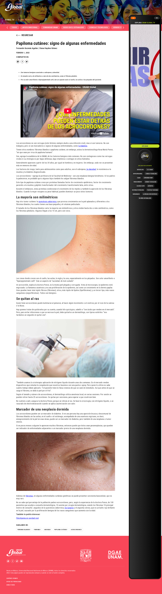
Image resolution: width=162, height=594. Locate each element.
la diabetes (82, 146)
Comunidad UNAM (50, 27)
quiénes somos (12, 578)
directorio (11, 585)
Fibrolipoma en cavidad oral (27, 518)
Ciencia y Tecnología (98, 27)
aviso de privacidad (14, 581)
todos (14, 27)
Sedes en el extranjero (73, 27)
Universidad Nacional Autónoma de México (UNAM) (36, 571)
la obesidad (91, 169)
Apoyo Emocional (30, 27)
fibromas (29, 496)
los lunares (69, 508)
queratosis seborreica (48, 201)
